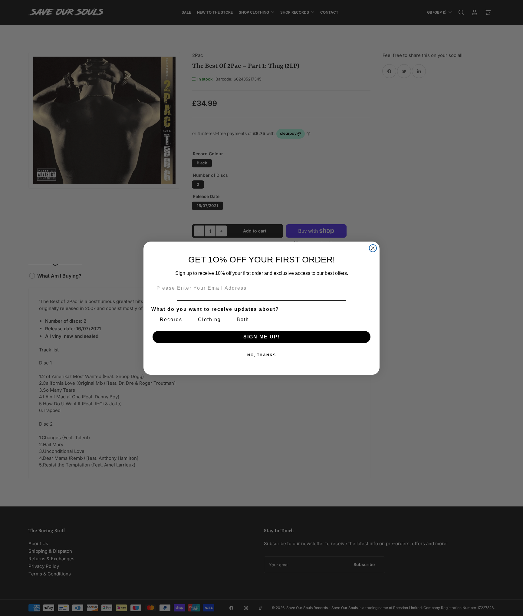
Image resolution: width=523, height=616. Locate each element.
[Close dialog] (373, 248)
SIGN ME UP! (261, 336)
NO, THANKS (261, 355)
